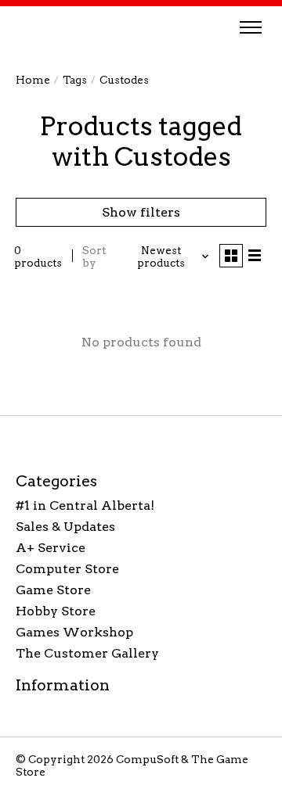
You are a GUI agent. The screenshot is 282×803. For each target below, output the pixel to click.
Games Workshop (74, 632)
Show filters (141, 212)
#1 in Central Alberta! (85, 505)
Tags (75, 79)
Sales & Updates (65, 526)
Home (33, 79)
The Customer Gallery (87, 653)
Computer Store (67, 568)
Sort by (94, 256)
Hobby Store (56, 611)
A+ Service (50, 547)
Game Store (53, 590)
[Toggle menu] (250, 27)
